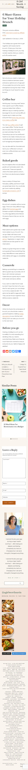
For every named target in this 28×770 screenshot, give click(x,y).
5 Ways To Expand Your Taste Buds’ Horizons (22, 366)
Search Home (18, 749)
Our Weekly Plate (14, 724)
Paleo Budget (14, 727)
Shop (18, 751)
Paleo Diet (21, 731)
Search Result (12, 751)
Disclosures (21, 699)
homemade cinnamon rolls (10, 191)
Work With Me (21, 759)
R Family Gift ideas (10, 742)
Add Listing (21, 669)
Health (19, 708)
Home (23, 708)
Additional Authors (9, 670)
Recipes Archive (18, 745)
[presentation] (14, 405)
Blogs (4, 685)
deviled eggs (14, 209)
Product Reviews (20, 740)
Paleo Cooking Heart (10, 731)
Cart (24, 685)
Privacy (11, 740)
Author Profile (14, 676)
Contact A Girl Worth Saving (14, 694)
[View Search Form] (3, 4)
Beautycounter (14, 679)
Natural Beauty (8, 721)
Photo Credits (19, 739)
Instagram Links (7, 713)
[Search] (20, 583)
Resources (15, 748)
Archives (6, 676)
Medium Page (10, 719)
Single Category (9, 752)
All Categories (18, 672)
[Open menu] (25, 4)
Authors (22, 676)
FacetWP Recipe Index (14, 700)
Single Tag (8, 753)
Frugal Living (7, 705)
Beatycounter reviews (14, 678)
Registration (7, 748)
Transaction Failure (14, 758)
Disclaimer (13, 699)
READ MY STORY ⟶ (14, 578)
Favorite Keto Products (14, 702)
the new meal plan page (14, 756)
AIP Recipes (9, 672)
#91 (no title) (7, 663)
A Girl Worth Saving (14, 666)
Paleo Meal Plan (20, 733)
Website (5, 497)
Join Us (6, 715)
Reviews (22, 748)
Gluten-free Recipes (17, 706)
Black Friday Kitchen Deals (14, 681)
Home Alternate (12, 709)
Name (5, 483)
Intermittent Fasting (19, 713)
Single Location (19, 752)
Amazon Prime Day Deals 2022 (14, 675)
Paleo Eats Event (8, 733)
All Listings (9, 673)
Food (4, 25)
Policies (5, 740)
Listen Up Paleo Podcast (12, 718)
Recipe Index (9, 743)
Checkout (8, 691)
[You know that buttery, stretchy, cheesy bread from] (8, 606)
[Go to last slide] (4, 413)
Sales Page (9, 749)
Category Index (14, 687)
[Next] (23, 413)
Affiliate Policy (20, 670)
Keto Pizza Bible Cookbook (17, 715)
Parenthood (20, 737)
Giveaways (7, 706)
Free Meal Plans (19, 703)
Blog (15, 682)
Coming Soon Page (17, 691)
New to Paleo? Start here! (14, 722)
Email (5, 490)
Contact (21, 693)
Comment (6, 459)
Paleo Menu (9, 734)
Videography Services (9, 759)
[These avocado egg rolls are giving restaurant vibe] (8, 645)
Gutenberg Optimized (9, 708)
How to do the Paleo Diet (10, 712)
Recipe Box (20, 742)
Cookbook (20, 697)
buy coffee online (13, 125)
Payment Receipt (9, 739)
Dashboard (6, 699)
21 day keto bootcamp (18, 663)
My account (18, 719)
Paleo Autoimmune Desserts (14, 725)
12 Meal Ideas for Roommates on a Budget (14, 425)
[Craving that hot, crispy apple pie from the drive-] (8, 632)
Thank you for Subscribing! (14, 755)
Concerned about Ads (11, 693)
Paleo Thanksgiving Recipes (14, 736)
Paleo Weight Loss (9, 737)
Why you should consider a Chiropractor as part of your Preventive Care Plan (7, 369)
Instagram (22, 712)
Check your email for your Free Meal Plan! (14, 689)
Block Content (8, 682)
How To (17, 710)
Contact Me (10, 696)
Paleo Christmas (14, 730)
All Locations (18, 673)
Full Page (15, 705)
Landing (14, 716)
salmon (4, 239)
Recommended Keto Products (14, 746)
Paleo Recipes (18, 734)
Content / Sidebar (10, 697)
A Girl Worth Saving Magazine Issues (14, 668)
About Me (14, 669)
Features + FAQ (8, 703)
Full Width (22, 705)
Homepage (21, 709)
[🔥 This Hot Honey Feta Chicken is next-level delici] (8, 619)
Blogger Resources (13, 684)
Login (21, 718)
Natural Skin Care (19, 721)
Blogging (22, 684)
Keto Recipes (6, 716)
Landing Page (21, 716)
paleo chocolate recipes (14, 728)
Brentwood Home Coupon (14, 685)
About (4, 669)
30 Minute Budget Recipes (14, 665)
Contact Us (18, 696)
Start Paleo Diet (18, 753)
